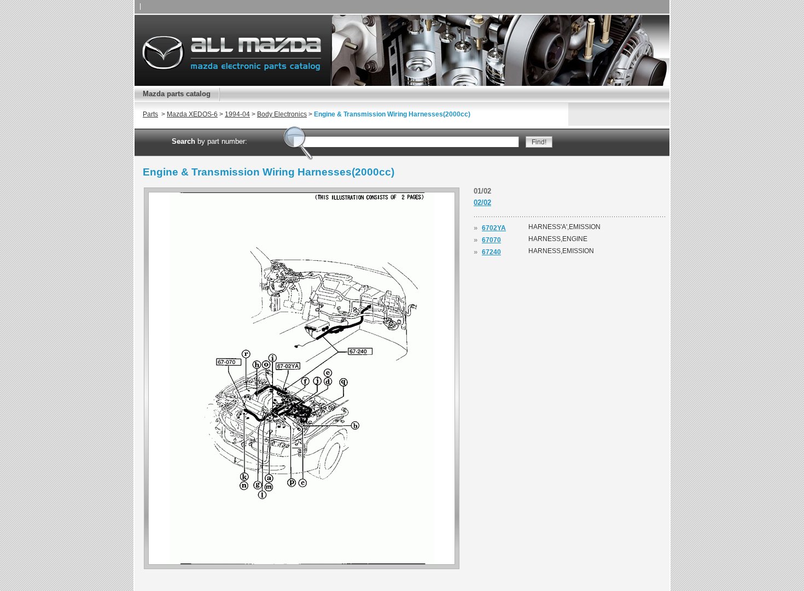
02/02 (482, 202)
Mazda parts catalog (177, 94)
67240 (491, 252)
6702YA (494, 228)
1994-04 (237, 114)
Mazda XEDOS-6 (192, 114)
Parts (150, 114)
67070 (491, 240)
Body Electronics (282, 114)
